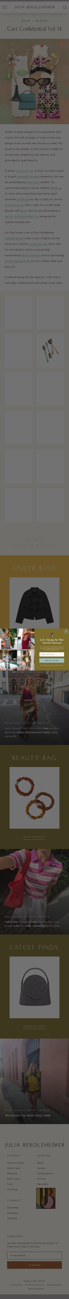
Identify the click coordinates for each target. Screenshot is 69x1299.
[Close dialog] (66, 631)
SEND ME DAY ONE (52, 660)
